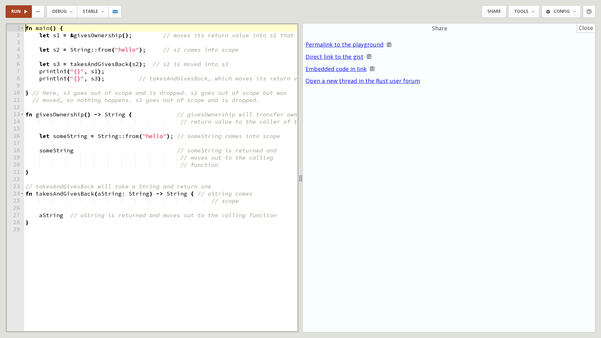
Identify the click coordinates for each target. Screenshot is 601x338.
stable (90, 11)
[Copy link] (389, 44)
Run (16, 11)
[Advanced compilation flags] (115, 11)
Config (562, 11)
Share (494, 11)
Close (586, 28)
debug (59, 11)
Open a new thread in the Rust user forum (363, 80)
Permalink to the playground (344, 44)
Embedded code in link (336, 69)
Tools (521, 11)
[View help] (589, 11)
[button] (22, 28)
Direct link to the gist (334, 57)
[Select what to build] (38, 11)
